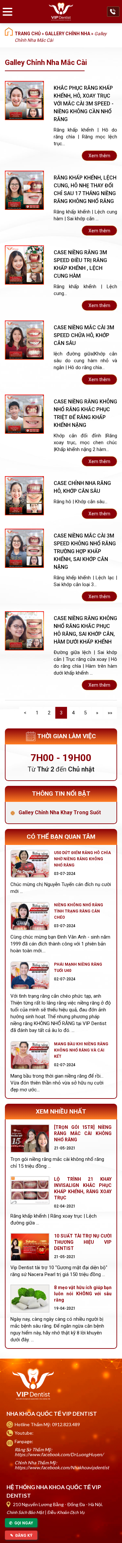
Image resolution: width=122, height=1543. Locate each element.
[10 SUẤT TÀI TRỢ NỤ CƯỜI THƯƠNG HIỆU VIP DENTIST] (29, 1247)
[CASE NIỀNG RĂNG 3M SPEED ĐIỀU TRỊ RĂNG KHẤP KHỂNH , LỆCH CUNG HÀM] (24, 265)
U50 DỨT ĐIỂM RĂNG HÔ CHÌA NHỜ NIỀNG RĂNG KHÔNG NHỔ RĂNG (82, 858)
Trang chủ (28, 33)
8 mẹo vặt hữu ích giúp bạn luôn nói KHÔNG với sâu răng (83, 1293)
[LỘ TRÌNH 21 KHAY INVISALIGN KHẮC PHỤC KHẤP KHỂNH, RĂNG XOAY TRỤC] (29, 1190)
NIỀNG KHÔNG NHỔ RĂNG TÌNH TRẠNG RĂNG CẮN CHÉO (78, 911)
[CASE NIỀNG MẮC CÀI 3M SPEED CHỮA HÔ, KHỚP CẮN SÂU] (24, 340)
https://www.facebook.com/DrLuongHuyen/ (59, 1454)
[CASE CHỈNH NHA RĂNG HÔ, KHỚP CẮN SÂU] (24, 495)
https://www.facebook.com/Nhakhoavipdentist (62, 1467)
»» (110, 713)
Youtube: (24, 1433)
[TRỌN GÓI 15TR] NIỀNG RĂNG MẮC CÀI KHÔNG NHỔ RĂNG (83, 1133)
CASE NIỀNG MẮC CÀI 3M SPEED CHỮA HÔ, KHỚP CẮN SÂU (84, 335)
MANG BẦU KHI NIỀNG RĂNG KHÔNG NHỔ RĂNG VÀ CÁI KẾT (81, 1050)
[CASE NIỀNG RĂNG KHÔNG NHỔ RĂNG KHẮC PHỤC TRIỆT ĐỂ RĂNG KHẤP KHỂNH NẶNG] (24, 414)
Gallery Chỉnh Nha (67, 33)
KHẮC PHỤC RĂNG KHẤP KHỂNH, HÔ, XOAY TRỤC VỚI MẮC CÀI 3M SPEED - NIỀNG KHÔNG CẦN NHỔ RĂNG (84, 103)
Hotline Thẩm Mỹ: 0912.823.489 (47, 1424)
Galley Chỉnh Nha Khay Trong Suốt (60, 812)
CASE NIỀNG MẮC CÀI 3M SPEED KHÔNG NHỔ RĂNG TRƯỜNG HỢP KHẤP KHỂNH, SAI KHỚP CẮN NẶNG (85, 551)
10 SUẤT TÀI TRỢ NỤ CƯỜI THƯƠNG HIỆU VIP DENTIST (83, 1242)
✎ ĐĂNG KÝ (21, 1535)
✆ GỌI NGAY (21, 1523)
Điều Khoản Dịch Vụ (66, 1512)
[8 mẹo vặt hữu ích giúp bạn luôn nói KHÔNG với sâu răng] (29, 1299)
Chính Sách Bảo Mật (25, 1512)
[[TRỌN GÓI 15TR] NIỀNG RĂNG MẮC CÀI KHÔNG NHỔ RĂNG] (29, 1138)
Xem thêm (99, 155)
